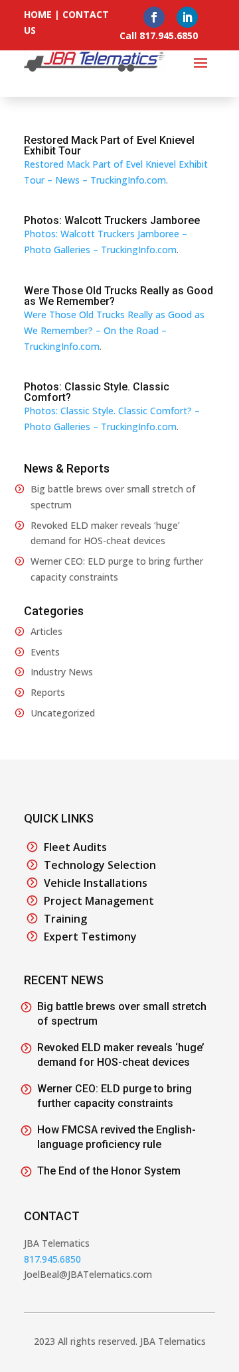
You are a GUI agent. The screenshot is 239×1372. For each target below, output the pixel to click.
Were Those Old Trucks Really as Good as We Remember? (118, 296)
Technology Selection (100, 865)
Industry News (62, 671)
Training (65, 918)
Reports (48, 692)
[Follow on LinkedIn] (187, 17)
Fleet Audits (75, 847)
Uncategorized (63, 713)
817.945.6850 (52, 1259)
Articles (46, 631)
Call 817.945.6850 (159, 35)
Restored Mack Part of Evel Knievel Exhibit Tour (109, 145)
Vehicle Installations (95, 883)
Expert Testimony (90, 936)
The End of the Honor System (109, 1171)
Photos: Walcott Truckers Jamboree (112, 220)
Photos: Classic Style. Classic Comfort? (96, 392)
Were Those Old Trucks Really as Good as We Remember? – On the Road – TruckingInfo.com (114, 330)
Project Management (99, 900)
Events (45, 652)
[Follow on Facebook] (154, 17)
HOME (38, 14)
